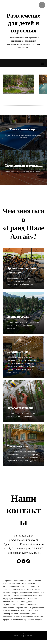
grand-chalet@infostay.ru (23, 540)
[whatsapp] (19, 561)
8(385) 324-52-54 (23, 535)
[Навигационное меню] (41, 5)
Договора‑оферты (11, 613)
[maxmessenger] (28, 561)
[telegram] (23, 561)
